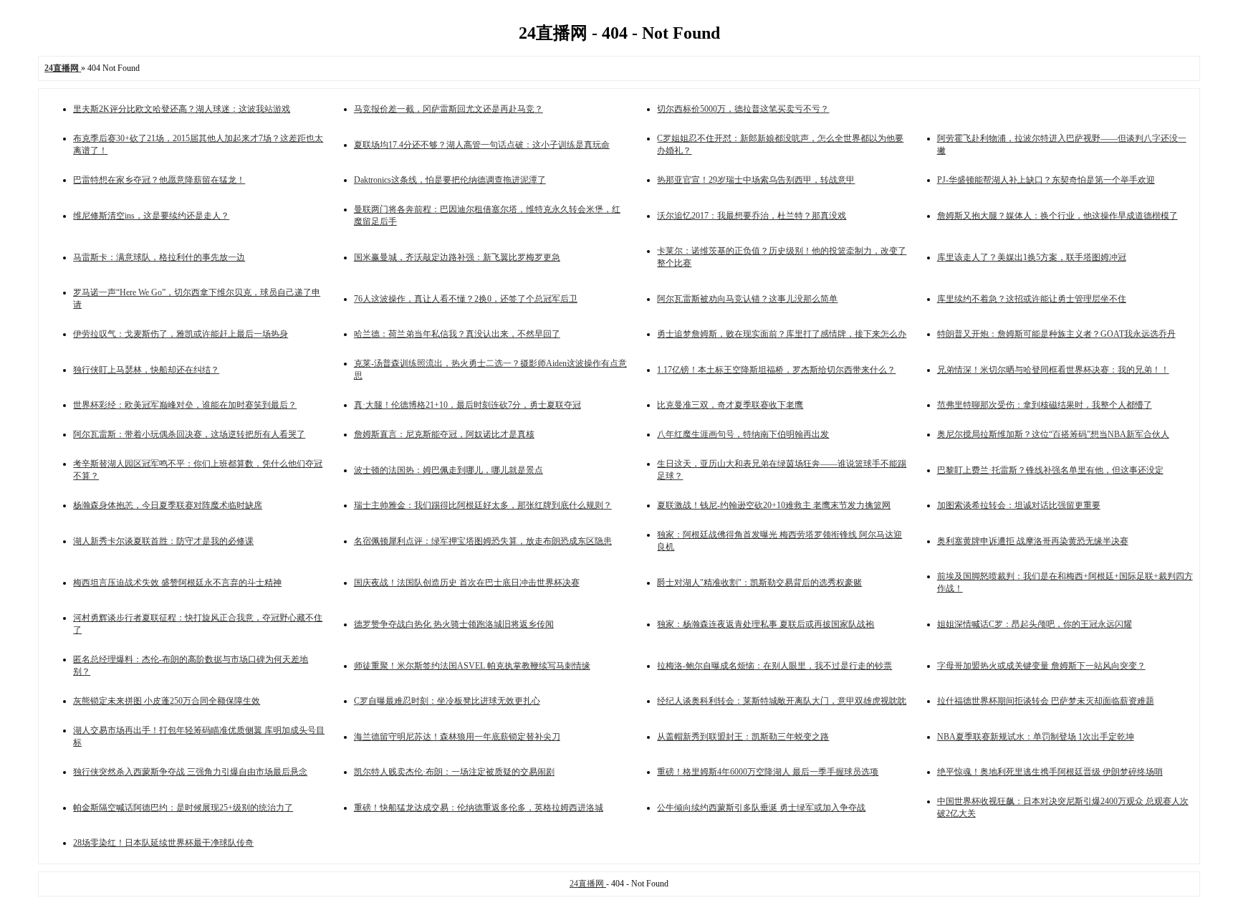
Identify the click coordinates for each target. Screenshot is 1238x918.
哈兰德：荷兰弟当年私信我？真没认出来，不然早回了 (457, 334)
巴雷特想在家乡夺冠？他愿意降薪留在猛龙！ (159, 180)
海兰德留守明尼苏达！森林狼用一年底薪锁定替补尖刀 (457, 737)
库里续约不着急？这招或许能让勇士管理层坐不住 (1031, 299)
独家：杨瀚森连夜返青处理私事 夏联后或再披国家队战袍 (765, 624)
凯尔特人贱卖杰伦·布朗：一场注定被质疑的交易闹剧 (454, 772)
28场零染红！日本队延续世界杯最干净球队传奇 (163, 843)
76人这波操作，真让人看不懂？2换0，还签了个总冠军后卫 (465, 299)
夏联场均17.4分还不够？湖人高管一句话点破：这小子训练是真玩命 (482, 145)
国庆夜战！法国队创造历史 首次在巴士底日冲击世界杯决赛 (467, 583)
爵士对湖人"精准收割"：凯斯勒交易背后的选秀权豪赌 (759, 583)
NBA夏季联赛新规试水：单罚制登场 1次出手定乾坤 (1035, 737)
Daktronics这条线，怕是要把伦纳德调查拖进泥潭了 (450, 180)
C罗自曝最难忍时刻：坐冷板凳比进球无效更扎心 (447, 701)
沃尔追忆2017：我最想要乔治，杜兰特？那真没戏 (751, 216)
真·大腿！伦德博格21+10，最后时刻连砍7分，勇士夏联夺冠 (467, 405)
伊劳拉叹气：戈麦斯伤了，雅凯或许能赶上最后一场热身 (180, 334)
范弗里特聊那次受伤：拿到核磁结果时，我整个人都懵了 (1044, 405)
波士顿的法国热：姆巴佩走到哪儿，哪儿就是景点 (448, 470)
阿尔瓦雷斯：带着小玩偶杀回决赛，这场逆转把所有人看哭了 (189, 434)
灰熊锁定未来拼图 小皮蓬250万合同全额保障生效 (166, 701)
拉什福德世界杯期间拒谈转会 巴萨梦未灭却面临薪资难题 (1045, 701)
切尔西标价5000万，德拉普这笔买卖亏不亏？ (743, 109)
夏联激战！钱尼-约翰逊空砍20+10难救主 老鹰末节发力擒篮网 (774, 505)
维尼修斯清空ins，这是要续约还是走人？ (151, 216)
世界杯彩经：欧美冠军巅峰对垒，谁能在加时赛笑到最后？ (185, 405)
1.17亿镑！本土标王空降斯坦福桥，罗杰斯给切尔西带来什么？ (776, 370)
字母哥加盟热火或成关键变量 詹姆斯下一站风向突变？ (1041, 666)
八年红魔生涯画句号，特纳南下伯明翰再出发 (743, 434)
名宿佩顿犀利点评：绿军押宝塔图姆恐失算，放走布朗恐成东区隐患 (483, 541)
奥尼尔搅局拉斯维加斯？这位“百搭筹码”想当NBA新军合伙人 (1053, 434)
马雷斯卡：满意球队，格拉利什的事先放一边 (159, 257)
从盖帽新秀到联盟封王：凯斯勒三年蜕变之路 (743, 737)
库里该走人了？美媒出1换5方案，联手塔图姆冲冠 (1031, 257)
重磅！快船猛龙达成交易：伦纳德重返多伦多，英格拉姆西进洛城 (478, 808)
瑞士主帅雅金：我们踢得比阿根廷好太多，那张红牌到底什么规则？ (483, 505)
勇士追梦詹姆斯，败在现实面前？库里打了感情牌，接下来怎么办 (781, 334)
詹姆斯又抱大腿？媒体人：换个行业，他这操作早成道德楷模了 (1057, 216)
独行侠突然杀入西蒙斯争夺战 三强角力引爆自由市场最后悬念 (190, 772)
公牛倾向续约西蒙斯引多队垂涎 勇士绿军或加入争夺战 (761, 808)
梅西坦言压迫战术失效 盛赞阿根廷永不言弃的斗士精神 (177, 583)
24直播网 (588, 884)
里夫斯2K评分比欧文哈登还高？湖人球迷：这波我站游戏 (181, 109)
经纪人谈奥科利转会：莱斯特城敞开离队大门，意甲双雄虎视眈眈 (781, 701)
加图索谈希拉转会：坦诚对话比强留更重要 (1018, 505)
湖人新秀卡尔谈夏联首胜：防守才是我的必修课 (163, 541)
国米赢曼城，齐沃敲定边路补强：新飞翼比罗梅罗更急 (457, 257)
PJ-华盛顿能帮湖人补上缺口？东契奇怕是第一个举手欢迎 (1046, 180)
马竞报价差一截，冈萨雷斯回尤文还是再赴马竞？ (448, 109)
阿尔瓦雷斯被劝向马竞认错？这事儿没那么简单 (747, 299)
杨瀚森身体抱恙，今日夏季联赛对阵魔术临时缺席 (167, 505)
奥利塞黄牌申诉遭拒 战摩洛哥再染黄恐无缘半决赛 (1032, 541)
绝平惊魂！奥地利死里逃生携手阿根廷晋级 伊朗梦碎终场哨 (1050, 772)
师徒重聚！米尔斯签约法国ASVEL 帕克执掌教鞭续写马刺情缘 (472, 666)
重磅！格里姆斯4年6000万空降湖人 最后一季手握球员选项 (767, 772)
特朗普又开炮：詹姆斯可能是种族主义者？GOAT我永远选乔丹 (1056, 334)
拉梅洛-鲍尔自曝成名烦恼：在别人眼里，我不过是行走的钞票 (774, 666)
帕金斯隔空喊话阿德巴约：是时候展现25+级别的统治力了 (183, 808)
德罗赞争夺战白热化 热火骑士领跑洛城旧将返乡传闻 (454, 624)
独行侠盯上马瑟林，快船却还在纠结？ (146, 370)
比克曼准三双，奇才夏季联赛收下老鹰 (730, 405)
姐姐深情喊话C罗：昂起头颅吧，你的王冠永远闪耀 (1034, 624)
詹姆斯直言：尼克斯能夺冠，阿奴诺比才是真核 (444, 434)
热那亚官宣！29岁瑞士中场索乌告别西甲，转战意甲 (756, 180)
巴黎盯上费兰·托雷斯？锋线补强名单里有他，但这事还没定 (1050, 470)
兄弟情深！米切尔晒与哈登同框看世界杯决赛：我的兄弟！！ (1053, 370)
